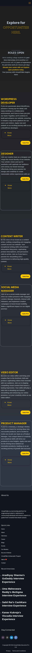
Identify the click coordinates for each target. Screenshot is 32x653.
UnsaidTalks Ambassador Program (11, 556)
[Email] (3, 637)
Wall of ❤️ (4, 559)
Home (3, 529)
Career (3, 539)
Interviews (4, 535)
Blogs (2, 542)
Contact (3, 563)
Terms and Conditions (19, 651)
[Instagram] (7, 637)
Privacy (8, 651)
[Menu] (30, 3)
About (3, 532)
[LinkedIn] (11, 637)
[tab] (6, 134)
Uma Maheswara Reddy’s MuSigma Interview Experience (14, 592)
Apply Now (25, 143)
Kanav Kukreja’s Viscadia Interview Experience (12, 616)
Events (3, 546)
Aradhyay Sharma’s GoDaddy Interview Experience (13, 578)
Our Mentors (4, 549)
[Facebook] (15, 637)
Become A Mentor (6, 552)
